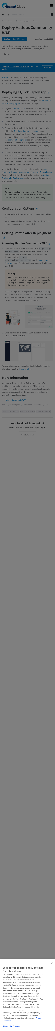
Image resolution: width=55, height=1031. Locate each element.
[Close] (52, 963)
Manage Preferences (11, 1026)
